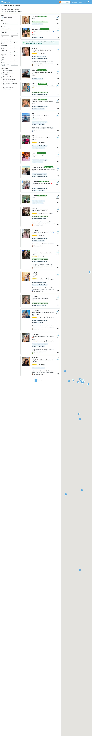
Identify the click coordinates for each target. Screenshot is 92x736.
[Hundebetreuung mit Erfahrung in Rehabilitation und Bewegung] (40, 320)
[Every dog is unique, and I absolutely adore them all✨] (40, 89)
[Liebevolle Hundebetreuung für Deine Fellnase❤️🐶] (40, 343)
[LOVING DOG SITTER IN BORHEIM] (40, 216)
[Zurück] (33, 380)
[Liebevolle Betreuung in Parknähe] (40, 300)
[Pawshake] (5, 2)
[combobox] (9, 17)
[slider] (1, 33)
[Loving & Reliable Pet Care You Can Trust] (40, 56)
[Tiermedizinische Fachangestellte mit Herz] (40, 259)
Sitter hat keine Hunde (8, 70)
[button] (82, 490)
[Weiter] (47, 380)
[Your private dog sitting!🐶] (40, 157)
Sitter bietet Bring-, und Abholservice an (8, 88)
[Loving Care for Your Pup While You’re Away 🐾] (40, 238)
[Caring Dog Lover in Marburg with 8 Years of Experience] (40, 366)
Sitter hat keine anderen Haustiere (8, 73)
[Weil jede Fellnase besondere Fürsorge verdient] (40, 171)
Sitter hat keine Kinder (8, 76)
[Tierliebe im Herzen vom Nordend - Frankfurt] (40, 104)
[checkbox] (1, 70)
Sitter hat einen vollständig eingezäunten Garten (9, 80)
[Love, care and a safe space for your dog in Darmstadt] (40, 74)
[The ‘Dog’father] (40, 282)
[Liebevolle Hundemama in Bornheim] (40, 122)
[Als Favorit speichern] (58, 23)
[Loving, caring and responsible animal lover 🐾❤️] (40, 33)
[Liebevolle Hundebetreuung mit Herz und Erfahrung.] (40, 142)
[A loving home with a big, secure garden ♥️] (40, 185)
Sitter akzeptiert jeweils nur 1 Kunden (10, 84)
